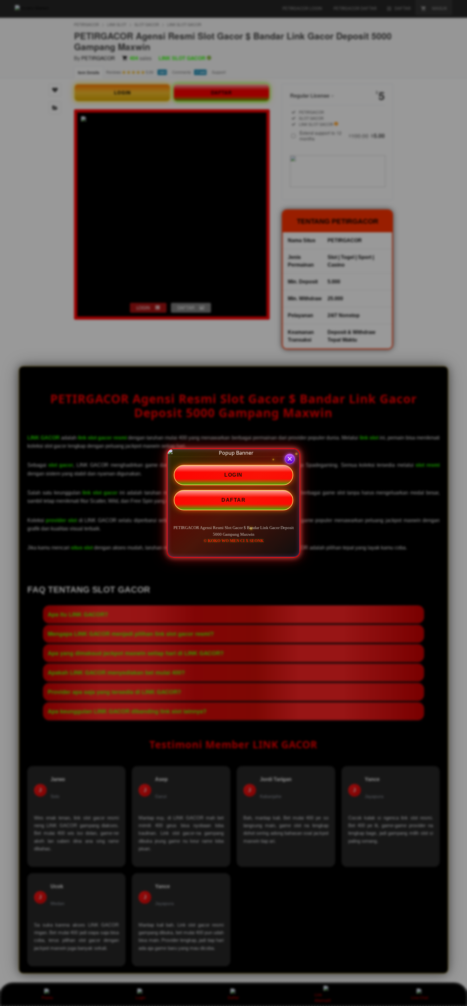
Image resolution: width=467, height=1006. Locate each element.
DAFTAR (233, 500)
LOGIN (233, 475)
